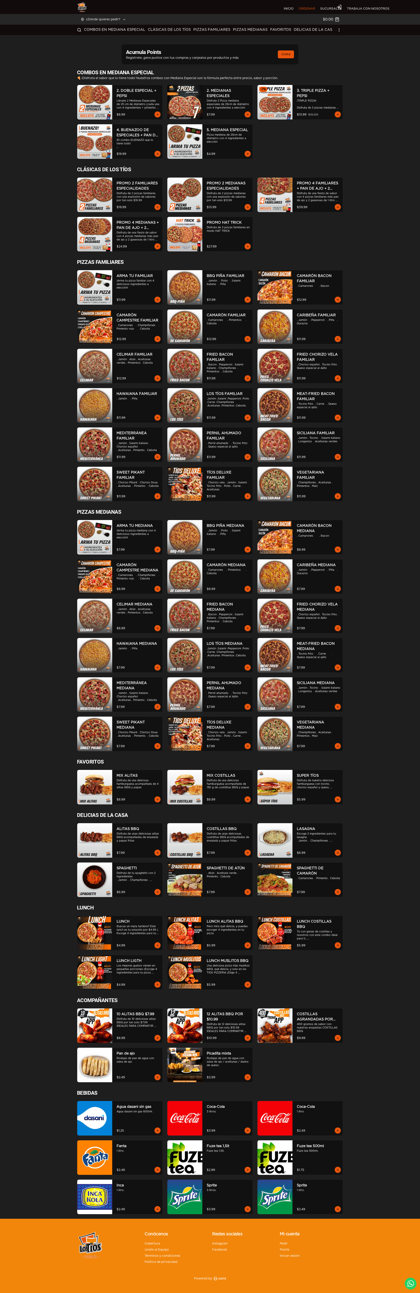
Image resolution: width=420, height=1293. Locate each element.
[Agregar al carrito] (157, 114)
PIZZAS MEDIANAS (250, 29)
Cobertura (152, 1243)
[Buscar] (79, 30)
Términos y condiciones (162, 1255)
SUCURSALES (331, 8)
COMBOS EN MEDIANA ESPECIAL (114, 29)
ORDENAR (307, 8)
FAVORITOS (280, 29)
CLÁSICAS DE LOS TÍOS (169, 29)
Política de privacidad (161, 1262)
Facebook (219, 1249)
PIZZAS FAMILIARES (211, 29)
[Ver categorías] (339, 30)
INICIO (289, 8)
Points (284, 1249)
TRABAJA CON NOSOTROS (368, 8)
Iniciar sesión (290, 1255)
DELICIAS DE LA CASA (314, 29)
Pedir (284, 1243)
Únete (285, 54)
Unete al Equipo (157, 1249)
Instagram (220, 1243)
